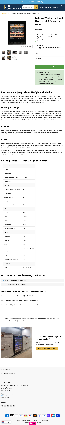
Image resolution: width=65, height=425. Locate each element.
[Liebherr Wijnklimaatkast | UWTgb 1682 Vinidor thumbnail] (20, 52)
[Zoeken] (36, 7)
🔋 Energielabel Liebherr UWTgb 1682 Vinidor (14, 284)
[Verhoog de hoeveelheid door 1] (49, 62)
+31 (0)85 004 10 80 (8, 394)
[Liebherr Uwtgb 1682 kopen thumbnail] (25, 52)
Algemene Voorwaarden (27, 420)
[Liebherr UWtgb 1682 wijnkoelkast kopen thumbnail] (3, 58)
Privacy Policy (37, 420)
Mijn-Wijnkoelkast (5, 13)
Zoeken (18, 420)
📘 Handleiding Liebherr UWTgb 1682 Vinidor (14, 280)
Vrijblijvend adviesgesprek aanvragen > (47, 348)
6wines (12, 321)
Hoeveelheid (38, 58)
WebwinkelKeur (45, 420)
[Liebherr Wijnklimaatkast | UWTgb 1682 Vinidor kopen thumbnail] (3, 52)
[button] (6, 422)
